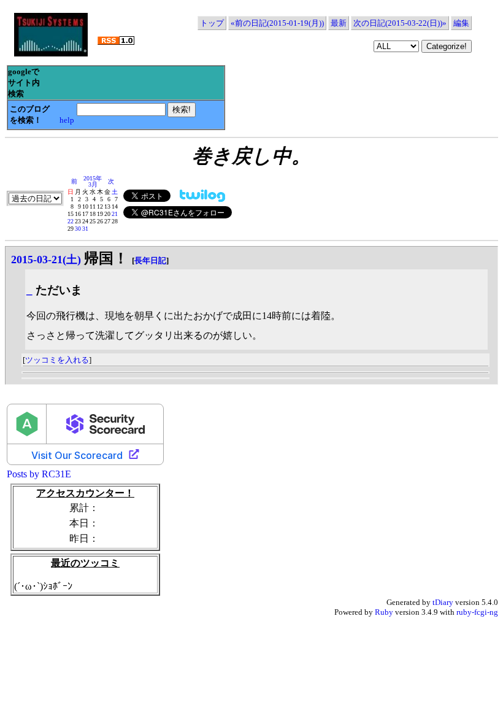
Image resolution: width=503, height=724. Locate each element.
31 (85, 228)
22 (70, 221)
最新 (339, 23)
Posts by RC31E (39, 474)
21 (115, 213)
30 (78, 228)
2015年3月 (92, 181)
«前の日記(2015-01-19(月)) (277, 23)
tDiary (442, 602)
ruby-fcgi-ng (477, 612)
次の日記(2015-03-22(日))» (400, 23)
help (67, 120)
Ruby (384, 612)
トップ (212, 23)
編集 (461, 23)
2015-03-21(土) (46, 259)
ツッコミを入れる (57, 359)
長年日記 (150, 260)
